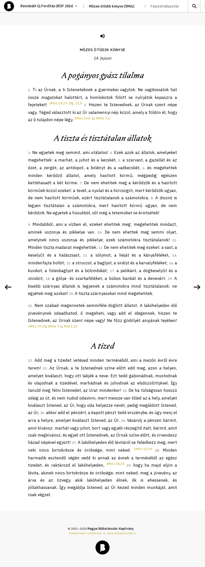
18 (48, 279)
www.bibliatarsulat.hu (121, 533)
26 (123, 421)
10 (100, 232)
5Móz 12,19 (143, 449)
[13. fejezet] (8, 287)
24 (124, 391)
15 (68, 263)
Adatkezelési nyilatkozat (85, 533)
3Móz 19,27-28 (60, 103)
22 (30, 360)
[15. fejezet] (197, 287)
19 (170, 279)
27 (74, 443)
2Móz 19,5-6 (84, 118)
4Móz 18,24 (115, 464)
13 (85, 255)
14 (174, 255)
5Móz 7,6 (103, 118)
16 (171, 263)
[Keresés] (194, 6)
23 (45, 368)
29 (128, 465)
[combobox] (114, 6)
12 (100, 248)
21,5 (79, 103)
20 (71, 294)
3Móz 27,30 (37, 326)
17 (112, 271)
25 (42, 413)
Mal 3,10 (70, 326)
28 (157, 450)
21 (30, 306)
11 (174, 240)
